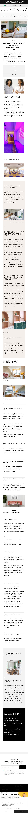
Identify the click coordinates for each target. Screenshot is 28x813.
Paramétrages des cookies (6, 805)
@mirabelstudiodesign (15, 729)
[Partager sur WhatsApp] (5, 744)
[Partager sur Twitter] (13, 744)
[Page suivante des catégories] (26, 16)
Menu (2, 10)
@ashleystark (7, 641)
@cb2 (16, 640)
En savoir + (22, 5)
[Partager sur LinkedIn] (14, 747)
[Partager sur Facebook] (9, 744)
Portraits (14, 40)
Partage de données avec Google (8, 804)
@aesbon (13, 640)
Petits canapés (4, 16)
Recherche (4, 10)
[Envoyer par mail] (17, 744)
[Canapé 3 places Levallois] (14, 501)
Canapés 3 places (12, 16)
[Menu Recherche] (3, 10)
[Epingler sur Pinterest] (21, 744)
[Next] (25, 321)
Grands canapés (22, 16)
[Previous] (2, 321)
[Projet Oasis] (8, 320)
